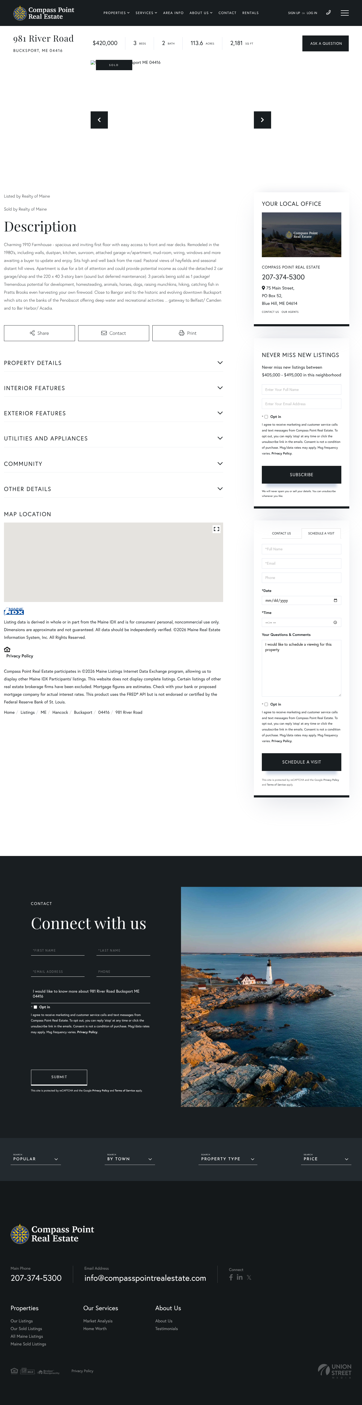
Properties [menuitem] (115, 13)
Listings (28, 712)
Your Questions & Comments (286, 634)
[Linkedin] (239, 1277)
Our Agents (290, 312)
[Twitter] (248, 1277)
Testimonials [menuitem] (166, 1328)
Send (59, 1078)
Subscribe (302, 474)
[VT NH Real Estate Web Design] (334, 1371)
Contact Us (270, 312)
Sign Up (294, 13)
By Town (118, 1159)
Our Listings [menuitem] (22, 1321)
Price (311, 1159)
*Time (266, 612)
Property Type (220, 1159)
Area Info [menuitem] (173, 13)
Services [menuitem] (144, 13)
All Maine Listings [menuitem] (27, 1336)
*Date (266, 590)
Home (9, 712)
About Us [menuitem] (199, 13)
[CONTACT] (325, 43)
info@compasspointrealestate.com (145, 1278)
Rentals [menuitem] (250, 13)
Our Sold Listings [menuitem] (26, 1328)
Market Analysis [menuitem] (97, 1321)
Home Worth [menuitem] (95, 1328)
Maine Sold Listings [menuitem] (28, 1344)
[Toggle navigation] (345, 13)
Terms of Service (276, 784)
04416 (104, 712)
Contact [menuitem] (228, 13)
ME (44, 712)
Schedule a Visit (321, 534)
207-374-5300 (283, 277)
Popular (24, 1159)
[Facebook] (231, 1277)
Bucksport (83, 712)
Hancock (60, 712)
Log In (312, 13)
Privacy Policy (19, 656)
